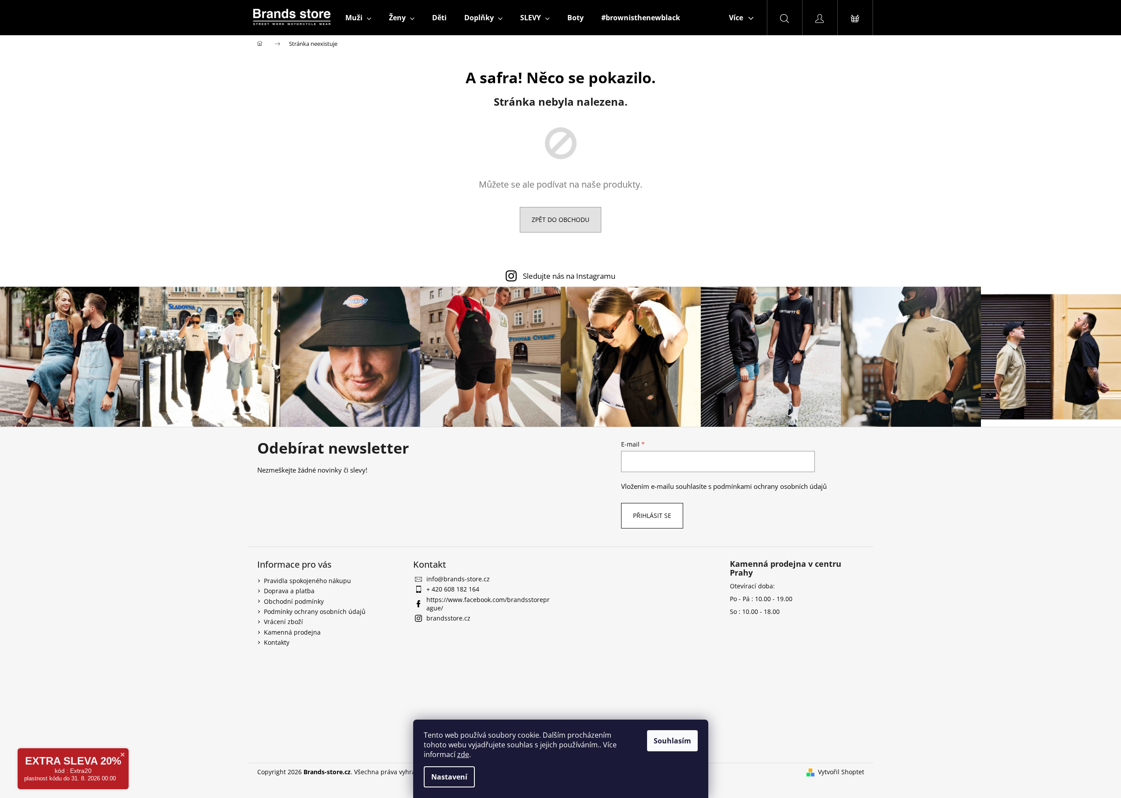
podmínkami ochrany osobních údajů (770, 486)
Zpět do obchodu (560, 219)
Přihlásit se (652, 515)
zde (463, 754)
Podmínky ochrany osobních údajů (315, 611)
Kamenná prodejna (292, 632)
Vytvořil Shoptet (841, 772)
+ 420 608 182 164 (452, 589)
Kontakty (276, 642)
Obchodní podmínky (294, 601)
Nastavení (449, 777)
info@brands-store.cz (458, 579)
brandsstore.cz (448, 618)
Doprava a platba (289, 591)
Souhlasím (672, 741)
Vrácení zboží (283, 621)
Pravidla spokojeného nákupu (307, 580)
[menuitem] (358, 17)
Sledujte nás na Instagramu (569, 276)
